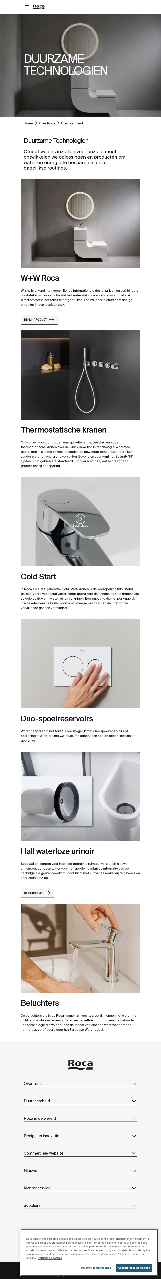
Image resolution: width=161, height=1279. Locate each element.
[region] (89, 1252)
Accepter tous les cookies (134, 1267)
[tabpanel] (80, 65)
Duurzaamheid (72, 123)
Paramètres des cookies (96, 1267)
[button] (134, 1083)
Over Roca (47, 123)
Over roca (33, 1083)
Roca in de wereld (40, 1118)
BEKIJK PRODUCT (35, 319)
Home (28, 123)
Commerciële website (43, 1153)
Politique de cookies (50, 1258)
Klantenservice (37, 1188)
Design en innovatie (41, 1135)
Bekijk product (33, 892)
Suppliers (32, 1205)
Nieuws (30, 1170)
